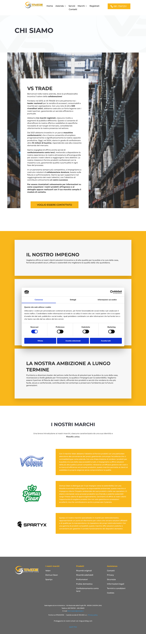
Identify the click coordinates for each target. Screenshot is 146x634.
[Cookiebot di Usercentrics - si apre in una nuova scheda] (112, 292)
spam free (73, 627)
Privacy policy (93, 615)
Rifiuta (40, 341)
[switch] (60, 331)
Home (50, 6)
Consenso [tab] (39, 300)
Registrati (94, 6)
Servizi (72, 6)
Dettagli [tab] (73, 300)
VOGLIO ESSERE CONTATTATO (54, 204)
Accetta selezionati (73, 341)
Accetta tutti (106, 341)
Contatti (73, 10)
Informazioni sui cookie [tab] (107, 300)
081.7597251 (120, 6)
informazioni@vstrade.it (75, 611)
